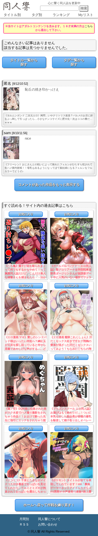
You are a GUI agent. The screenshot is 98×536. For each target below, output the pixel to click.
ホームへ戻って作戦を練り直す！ (49, 505)
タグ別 (37, 15)
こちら (89, 26)
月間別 (24, 519)
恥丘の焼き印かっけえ (42, 89)
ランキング (61, 15)
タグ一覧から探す (74, 62)
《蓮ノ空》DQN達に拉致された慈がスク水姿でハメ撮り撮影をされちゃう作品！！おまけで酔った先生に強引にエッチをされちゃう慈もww (25, 416)
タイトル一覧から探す (24, 62)
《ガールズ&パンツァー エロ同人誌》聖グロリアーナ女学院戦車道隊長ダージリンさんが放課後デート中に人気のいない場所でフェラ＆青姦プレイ (70, 273)
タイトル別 (12, 15)
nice (28, 138)
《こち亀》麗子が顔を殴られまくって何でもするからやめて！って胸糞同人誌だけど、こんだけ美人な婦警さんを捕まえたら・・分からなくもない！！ (25, 273)
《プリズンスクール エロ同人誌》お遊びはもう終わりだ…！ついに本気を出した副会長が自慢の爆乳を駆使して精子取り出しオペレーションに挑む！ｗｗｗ (71, 416)
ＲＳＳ (24, 524)
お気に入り (25, 214)
